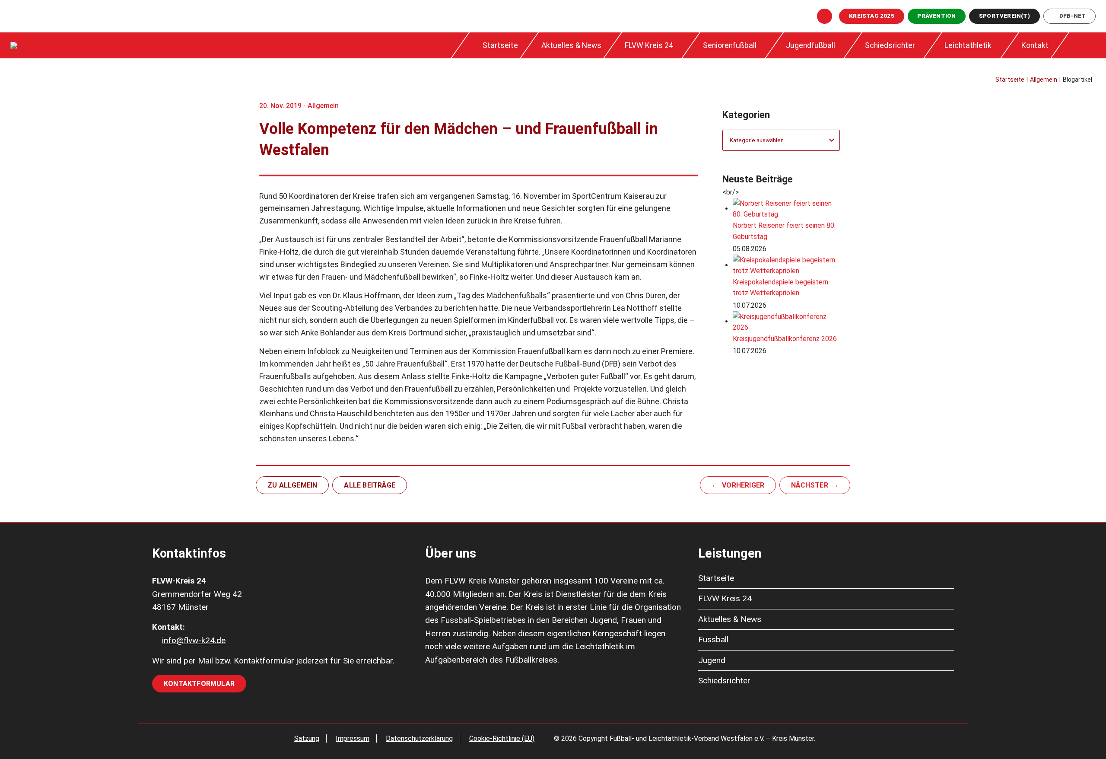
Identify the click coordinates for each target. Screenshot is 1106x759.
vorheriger (743, 485)
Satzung (306, 738)
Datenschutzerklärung (419, 738)
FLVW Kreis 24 (649, 45)
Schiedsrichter (890, 45)
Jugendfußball (810, 45)
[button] (1081, 45)
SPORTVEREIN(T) (1004, 16)
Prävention (936, 16)
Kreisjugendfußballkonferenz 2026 (785, 339)
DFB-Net (1072, 16)
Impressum (352, 738)
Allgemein (323, 106)
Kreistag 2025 (871, 16)
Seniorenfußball (729, 45)
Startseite (500, 45)
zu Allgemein (292, 485)
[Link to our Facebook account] (824, 16)
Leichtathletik (968, 45)
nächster (809, 485)
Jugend (711, 660)
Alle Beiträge (369, 485)
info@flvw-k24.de (194, 640)
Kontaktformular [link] (199, 683)
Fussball (713, 639)
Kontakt (1035, 45)
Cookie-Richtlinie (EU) (501, 738)
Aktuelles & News (571, 45)
